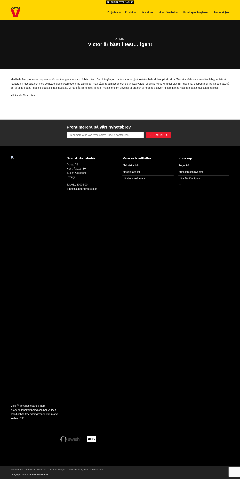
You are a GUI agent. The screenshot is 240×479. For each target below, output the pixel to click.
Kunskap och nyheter (195, 12)
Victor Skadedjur (168, 12)
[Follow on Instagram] (20, 423)
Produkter (131, 12)
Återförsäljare (221, 12)
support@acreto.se (86, 188)
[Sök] (103, 12)
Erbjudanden (114, 12)
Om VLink (147, 12)
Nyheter (120, 39)
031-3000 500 (79, 184)
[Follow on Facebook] (14, 423)
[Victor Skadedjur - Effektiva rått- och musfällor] (27, 12)
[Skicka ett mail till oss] (26, 423)
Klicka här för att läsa (23, 95)
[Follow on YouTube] (32, 423)
